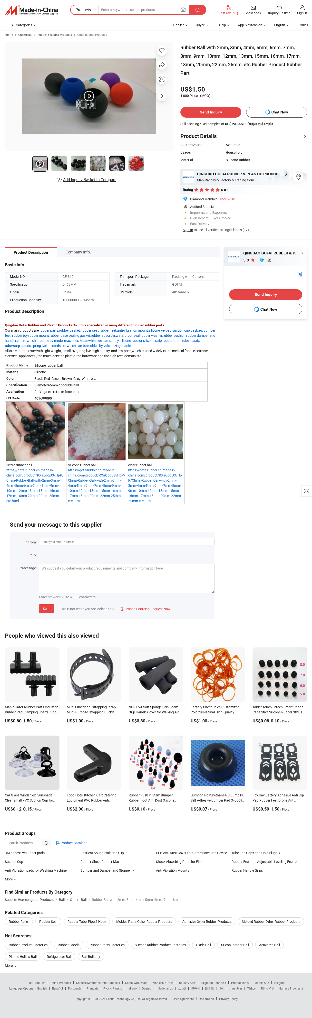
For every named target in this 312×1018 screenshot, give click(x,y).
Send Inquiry (211, 112)
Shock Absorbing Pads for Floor (180, 861)
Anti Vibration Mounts (172, 870)
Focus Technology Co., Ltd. (124, 999)
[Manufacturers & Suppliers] (31, 10)
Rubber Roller (19, 921)
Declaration (206, 999)
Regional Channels (213, 983)
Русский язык (112, 988)
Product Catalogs (73, 843)
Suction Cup (14, 861)
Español (57, 988)
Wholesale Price (162, 983)
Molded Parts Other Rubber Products (144, 921)
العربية (182, 988)
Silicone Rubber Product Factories (160, 945)
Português (75, 988)
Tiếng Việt (267, 988)
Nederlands (165, 988)
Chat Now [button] (279, 112)
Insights (279, 983)
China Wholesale (136, 983)
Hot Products (36, 983)
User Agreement (183, 999)
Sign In (188, 229)
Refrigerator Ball (59, 956)
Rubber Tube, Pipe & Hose (87, 921)
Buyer (200, 25)
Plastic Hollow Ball (23, 956)
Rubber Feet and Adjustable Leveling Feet (263, 861)
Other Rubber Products (92, 35)
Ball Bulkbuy (91, 956)
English (42, 988)
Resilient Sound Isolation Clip (102, 852)
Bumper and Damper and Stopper (105, 870)
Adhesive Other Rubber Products (207, 921)
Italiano (132, 988)
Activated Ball (269, 945)
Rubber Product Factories (28, 945)
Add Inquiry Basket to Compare (89, 179)
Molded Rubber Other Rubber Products (271, 921)
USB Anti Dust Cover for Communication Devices (192, 852)
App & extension (250, 25)
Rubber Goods (68, 945)
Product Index (240, 983)
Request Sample (260, 124)
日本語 (209, 988)
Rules (304, 25)
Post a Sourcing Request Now (145, 609)
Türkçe (251, 988)
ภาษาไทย (235, 988)
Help (222, 25)
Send (46, 608)
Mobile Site (261, 983)
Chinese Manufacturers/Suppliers (98, 983)
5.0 (246, 260)
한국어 (195, 988)
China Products (60, 983)
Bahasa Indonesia (291, 988)
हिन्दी (221, 988)
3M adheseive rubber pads (25, 852)
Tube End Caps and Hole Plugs (254, 852)
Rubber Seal (48, 921)
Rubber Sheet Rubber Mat (99, 861)
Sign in (302, 12)
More (9, 965)
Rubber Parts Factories (107, 945)
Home (9, 35)
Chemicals (25, 35)
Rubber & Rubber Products (55, 35)
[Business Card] (300, 273)
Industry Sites (187, 983)
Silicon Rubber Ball (235, 945)
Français (92, 988)
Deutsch (147, 988)
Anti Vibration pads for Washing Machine (36, 870)
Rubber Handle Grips (247, 870)
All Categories (21, 25)
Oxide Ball (203, 945)
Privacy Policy (228, 999)
